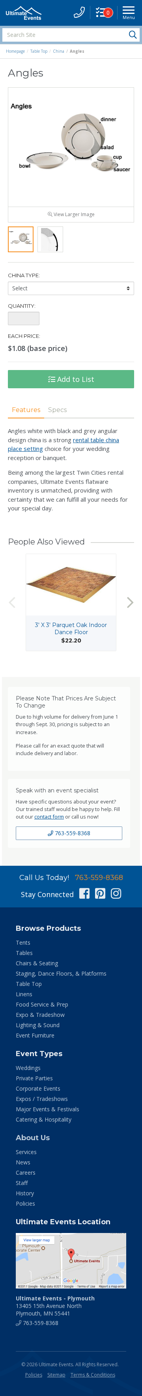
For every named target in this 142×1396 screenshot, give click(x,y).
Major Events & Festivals (47, 1109)
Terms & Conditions (93, 1374)
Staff (22, 1183)
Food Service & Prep (42, 1004)
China (58, 51)
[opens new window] (71, 1261)
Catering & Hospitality (43, 1119)
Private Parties (34, 1078)
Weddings (28, 1068)
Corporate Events (38, 1088)
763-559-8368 (71, 833)
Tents (23, 942)
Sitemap (56, 1374)
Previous (12, 602)
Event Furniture (35, 1035)
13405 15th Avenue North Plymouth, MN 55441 (55, 1305)
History (25, 1193)
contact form (49, 816)
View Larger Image (73, 214)
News (23, 1162)
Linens (24, 994)
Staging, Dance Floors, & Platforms (61, 973)
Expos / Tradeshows (42, 1099)
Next (130, 602)
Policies (25, 1203)
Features (26, 410)
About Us (33, 1137)
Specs (57, 410)
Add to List (74, 379)
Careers (26, 1172)
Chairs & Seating (37, 963)
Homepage (15, 51)
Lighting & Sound (38, 1025)
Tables (24, 953)
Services (26, 1152)
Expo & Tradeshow (40, 1014)
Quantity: (22, 306)
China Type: (24, 275)
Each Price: (24, 336)
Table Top (38, 51)
